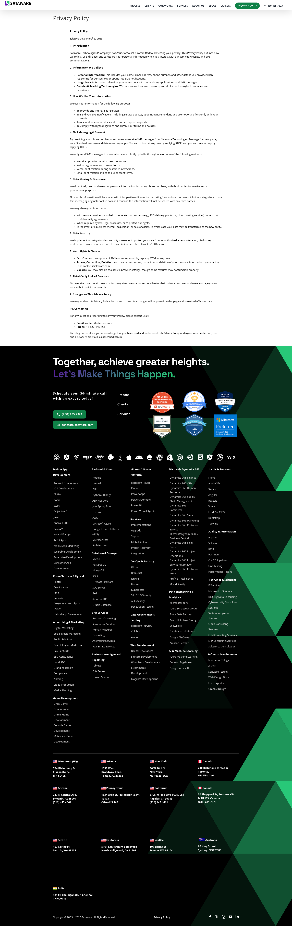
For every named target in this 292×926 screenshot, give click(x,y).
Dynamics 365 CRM (181, 483)
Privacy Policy (162, 917)
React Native (61, 587)
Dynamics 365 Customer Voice (184, 571)
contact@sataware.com (96, 266)
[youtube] (230, 917)
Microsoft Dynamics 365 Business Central (184, 536)
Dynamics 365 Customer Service (184, 527)
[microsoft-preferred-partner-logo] (225, 415)
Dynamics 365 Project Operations (182, 553)
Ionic (56, 592)
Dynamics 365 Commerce (178, 508)
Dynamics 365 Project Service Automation (182, 562)
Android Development (66, 483)
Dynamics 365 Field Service (181, 545)
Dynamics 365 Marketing (184, 520)
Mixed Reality (177, 584)
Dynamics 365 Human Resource (183, 490)
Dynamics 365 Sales (181, 515)
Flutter (57, 581)
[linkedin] (237, 917)
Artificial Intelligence (181, 578)
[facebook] (210, 917)
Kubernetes (137, 589)
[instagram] (223, 917)
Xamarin (59, 598)
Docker (135, 584)
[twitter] (217, 917)
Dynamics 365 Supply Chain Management (182, 499)
